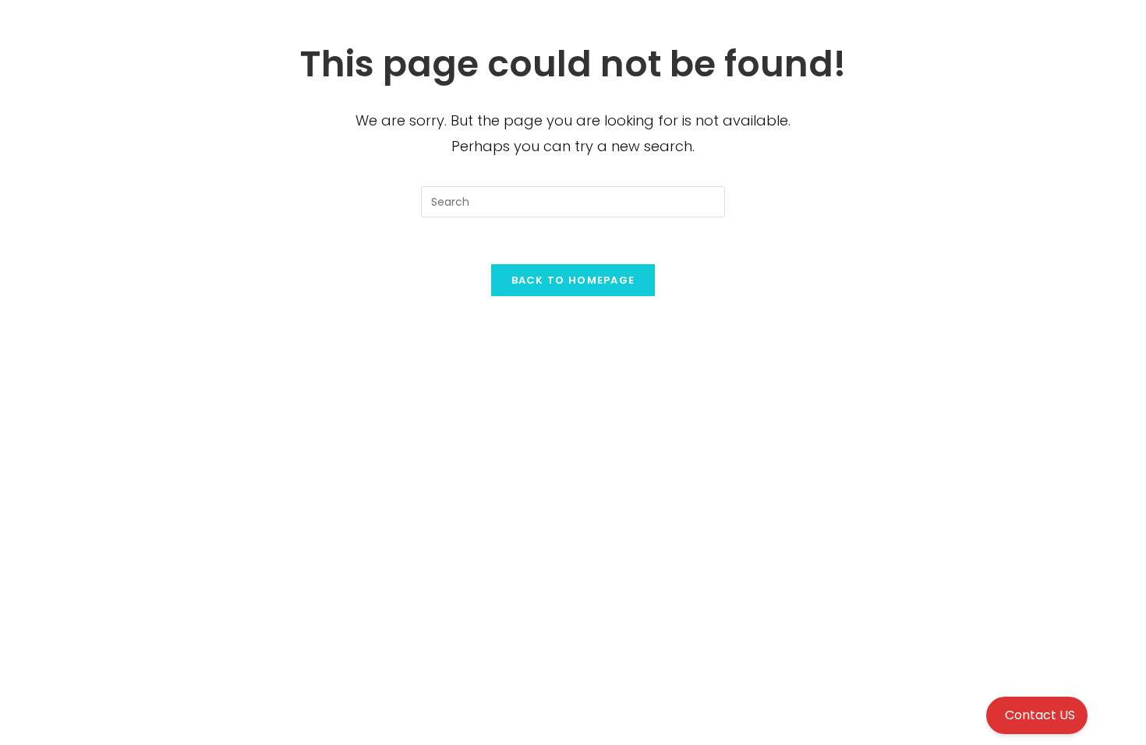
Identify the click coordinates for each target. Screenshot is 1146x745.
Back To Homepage (573, 280)
